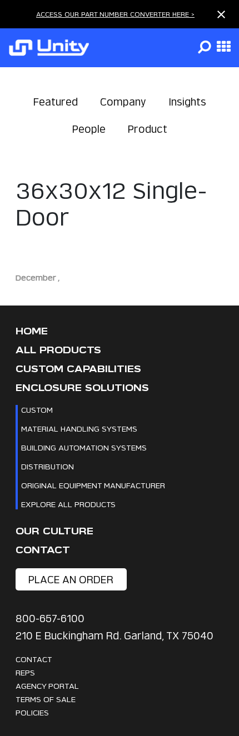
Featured (55, 102)
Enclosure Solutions (82, 388)
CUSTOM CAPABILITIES (78, 369)
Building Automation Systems (84, 447)
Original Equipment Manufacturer (93, 485)
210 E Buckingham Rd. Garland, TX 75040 (114, 636)
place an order (70, 579)
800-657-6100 (50, 618)
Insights (187, 102)
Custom (37, 409)
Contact (43, 550)
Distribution (47, 466)
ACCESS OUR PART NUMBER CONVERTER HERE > (115, 14)
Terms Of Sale (46, 699)
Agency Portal (47, 685)
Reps (25, 672)
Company (123, 102)
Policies (32, 712)
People (89, 129)
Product (147, 129)
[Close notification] (221, 14)
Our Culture (54, 531)
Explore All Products (68, 504)
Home (32, 331)
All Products (58, 350)
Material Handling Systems (79, 428)
